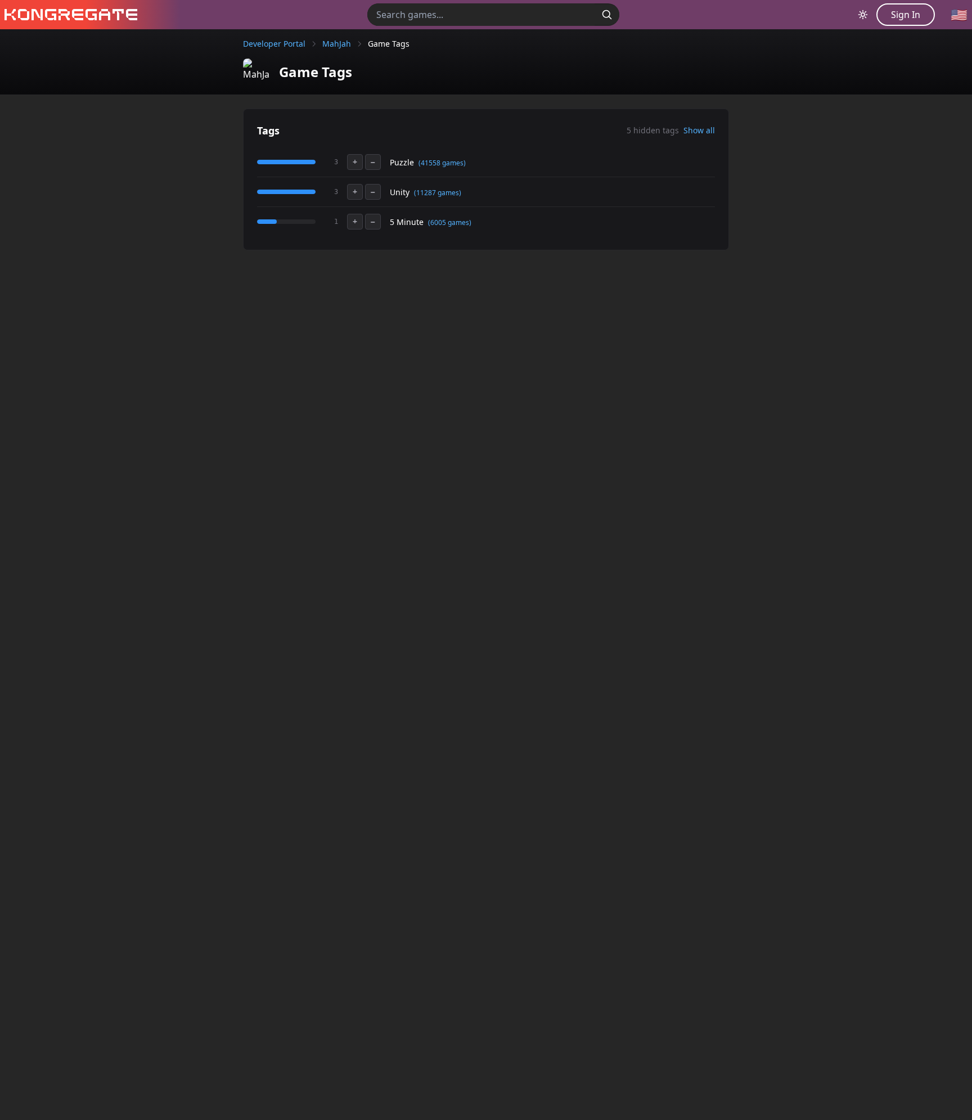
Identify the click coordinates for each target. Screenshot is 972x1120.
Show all (699, 130)
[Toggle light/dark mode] (863, 15)
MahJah (336, 43)
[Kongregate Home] (68, 14)
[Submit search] (607, 15)
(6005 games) (449, 222)
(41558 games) (442, 163)
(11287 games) (437, 192)
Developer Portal (274, 43)
